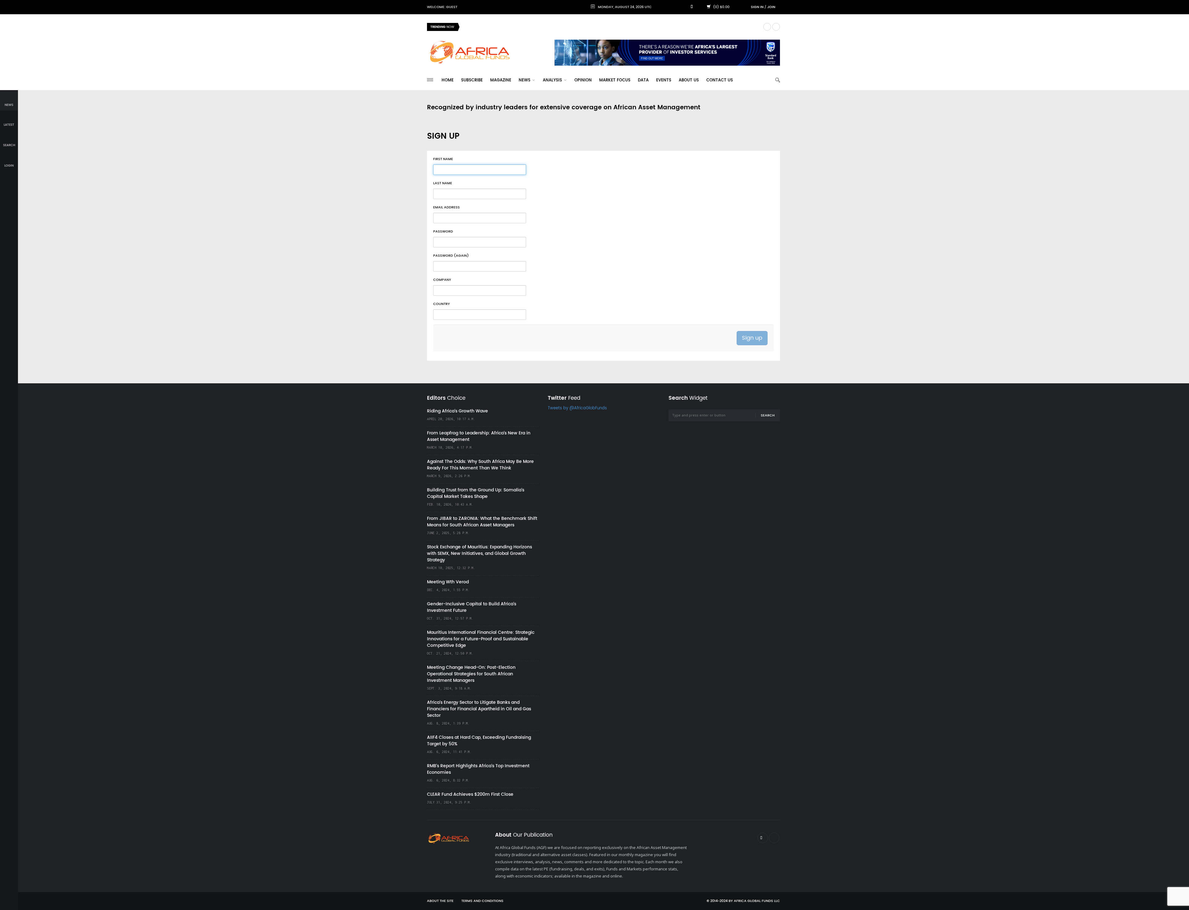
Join (771, 7)
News (525, 80)
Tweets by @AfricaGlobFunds (577, 408)
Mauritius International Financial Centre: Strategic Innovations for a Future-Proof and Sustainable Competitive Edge (480, 639)
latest (9, 124)
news (9, 104)
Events (663, 80)
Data (643, 80)
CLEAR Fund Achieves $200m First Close (470, 794)
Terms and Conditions (482, 901)
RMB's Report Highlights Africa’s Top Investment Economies (478, 769)
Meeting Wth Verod (448, 582)
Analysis (553, 80)
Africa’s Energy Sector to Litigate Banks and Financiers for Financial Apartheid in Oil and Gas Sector (479, 709)
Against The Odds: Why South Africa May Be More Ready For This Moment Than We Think (480, 465)
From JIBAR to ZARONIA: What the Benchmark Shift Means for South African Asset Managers (482, 522)
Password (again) (451, 256)
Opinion (583, 80)
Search (768, 415)
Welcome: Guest (442, 7)
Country (441, 304)
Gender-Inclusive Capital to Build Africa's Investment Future (471, 607)
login (9, 165)
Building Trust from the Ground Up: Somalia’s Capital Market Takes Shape (475, 493)
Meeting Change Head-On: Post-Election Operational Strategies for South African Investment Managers (471, 674)
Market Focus (614, 80)
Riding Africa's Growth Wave (492, 27)
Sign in (757, 7)
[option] (611, 27)
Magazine (500, 80)
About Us (689, 80)
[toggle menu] (430, 80)
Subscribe (472, 80)
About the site (440, 901)
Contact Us (719, 80)
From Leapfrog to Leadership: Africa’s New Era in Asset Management (478, 436)
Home (448, 80)
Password (443, 231)
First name (443, 159)
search (9, 145)
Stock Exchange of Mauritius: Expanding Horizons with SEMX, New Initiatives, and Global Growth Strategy (479, 553)
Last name (442, 183)
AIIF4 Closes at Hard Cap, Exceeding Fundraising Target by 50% (479, 740)
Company (442, 280)
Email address (446, 207)
